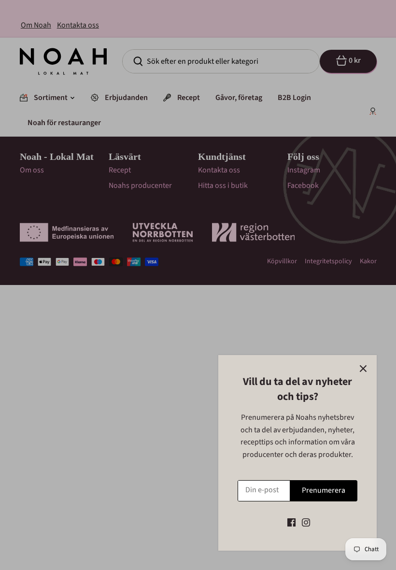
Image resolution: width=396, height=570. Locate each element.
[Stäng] (363, 368)
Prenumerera (323, 490)
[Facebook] (291, 522)
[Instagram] (306, 522)
